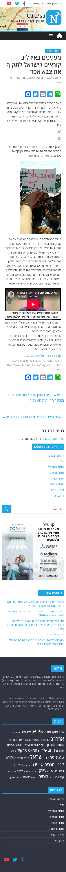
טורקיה (22, 750)
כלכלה (10, 757)
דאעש (28, 739)
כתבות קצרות (57, 478)
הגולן (10, 739)
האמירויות (18, 740)
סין (15, 764)
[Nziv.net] (59, 36)
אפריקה (16, 732)
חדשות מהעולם (56, 455)
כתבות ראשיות (53, 50)
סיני (11, 765)
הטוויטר (50, 360)
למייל (50, 709)
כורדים (26, 758)
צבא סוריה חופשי (30, 771)
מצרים (49, 764)
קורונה (59, 777)
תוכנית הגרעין (16, 777)
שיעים (26, 777)
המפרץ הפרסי (38, 745)
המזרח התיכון (55, 745)
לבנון (59, 764)
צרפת (20, 771)
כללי (62, 461)
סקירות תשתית (56, 490)
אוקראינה (51, 731)
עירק (42, 770)
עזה (50, 770)
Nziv (18, 77)
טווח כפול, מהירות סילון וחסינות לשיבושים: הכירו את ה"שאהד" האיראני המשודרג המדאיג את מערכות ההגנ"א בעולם (35, 624)
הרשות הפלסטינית (18, 745)
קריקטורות (59, 495)
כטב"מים (19, 758)
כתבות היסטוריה (56, 467)
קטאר (51, 777)
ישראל (58, 82)
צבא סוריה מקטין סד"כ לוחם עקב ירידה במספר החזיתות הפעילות (35, 397)
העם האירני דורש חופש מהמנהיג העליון (31, 416)
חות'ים (60, 750)
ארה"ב (57, 738)
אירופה (26, 731)
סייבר (20, 765)
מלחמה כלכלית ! (55, 634)
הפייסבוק (16, 360)
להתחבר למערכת (51, 438)
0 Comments (33, 77)
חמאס (32, 750)
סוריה (51, 82)
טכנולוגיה (57, 757)
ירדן (47, 758)
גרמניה (35, 739)
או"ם (61, 732)
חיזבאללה (46, 750)
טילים (13, 750)
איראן (37, 731)
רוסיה (43, 776)
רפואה (34, 777)
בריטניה (45, 739)
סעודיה (59, 770)
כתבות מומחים (57, 472)
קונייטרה (12, 771)
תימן (7, 777)
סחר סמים (28, 765)
